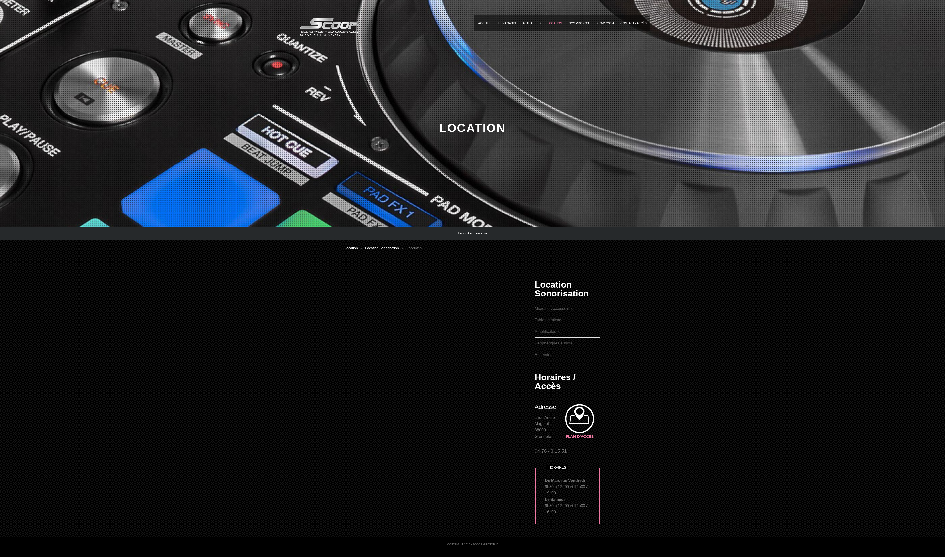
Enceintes (543, 355)
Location (554, 23)
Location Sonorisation (382, 248)
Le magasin (507, 23)
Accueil (484, 23)
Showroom (605, 23)
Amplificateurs (547, 331)
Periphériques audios (553, 343)
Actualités (531, 23)
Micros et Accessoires (554, 308)
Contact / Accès (633, 23)
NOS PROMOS (579, 23)
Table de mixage (549, 320)
